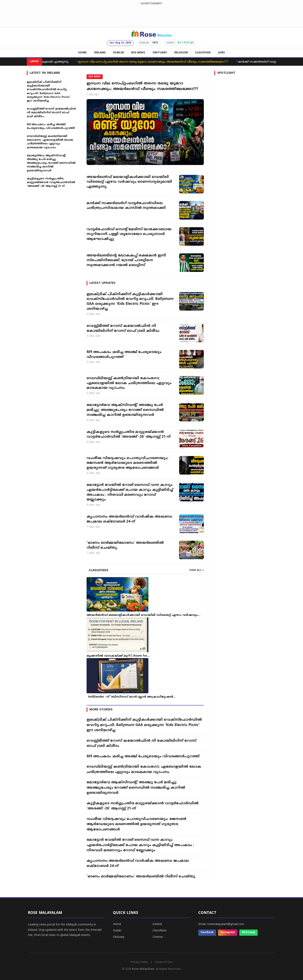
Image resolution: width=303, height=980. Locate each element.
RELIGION (181, 52)
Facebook (207, 932)
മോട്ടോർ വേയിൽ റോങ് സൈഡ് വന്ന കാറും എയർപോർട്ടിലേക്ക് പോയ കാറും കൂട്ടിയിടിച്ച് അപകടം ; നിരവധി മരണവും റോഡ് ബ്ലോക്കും (130, 492)
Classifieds (160, 930)
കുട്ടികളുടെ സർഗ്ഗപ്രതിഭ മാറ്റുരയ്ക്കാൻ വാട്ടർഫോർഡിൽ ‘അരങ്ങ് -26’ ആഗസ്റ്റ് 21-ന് (128, 434)
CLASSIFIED (203, 52)
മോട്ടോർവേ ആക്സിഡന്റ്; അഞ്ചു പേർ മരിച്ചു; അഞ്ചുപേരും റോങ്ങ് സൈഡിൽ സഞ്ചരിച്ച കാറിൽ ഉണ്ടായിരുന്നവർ (125, 410)
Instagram (228, 932)
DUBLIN (118, 52)
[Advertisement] (151, 15)
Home (117, 924)
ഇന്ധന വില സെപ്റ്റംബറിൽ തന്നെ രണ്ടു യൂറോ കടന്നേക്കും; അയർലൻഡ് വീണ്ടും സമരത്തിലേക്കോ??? (137, 62)
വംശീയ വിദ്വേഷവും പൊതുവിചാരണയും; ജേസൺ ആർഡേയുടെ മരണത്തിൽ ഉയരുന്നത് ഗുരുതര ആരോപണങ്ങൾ (127, 463)
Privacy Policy (139, 962)
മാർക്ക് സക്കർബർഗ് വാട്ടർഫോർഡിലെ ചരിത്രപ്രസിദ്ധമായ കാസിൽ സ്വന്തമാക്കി (126, 206)
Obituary (118, 937)
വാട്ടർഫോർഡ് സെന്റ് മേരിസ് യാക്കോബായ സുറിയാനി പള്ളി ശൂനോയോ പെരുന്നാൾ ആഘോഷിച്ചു (129, 234)
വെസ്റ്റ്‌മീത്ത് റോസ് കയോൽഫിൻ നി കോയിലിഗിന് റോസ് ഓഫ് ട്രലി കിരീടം (123, 328)
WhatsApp (248, 932)
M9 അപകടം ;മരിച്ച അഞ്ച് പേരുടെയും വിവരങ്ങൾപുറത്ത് (124, 354)
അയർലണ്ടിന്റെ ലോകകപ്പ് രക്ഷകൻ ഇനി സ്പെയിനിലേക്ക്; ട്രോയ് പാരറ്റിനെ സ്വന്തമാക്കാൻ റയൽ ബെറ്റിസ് (126, 260)
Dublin (117, 930)
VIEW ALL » (196, 570)
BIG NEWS (138, 52)
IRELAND (100, 52)
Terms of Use (163, 962)
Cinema (158, 937)
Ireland (157, 924)
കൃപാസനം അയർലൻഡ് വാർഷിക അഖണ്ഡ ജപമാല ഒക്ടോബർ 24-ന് (129, 519)
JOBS (221, 52)
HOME (82, 52)
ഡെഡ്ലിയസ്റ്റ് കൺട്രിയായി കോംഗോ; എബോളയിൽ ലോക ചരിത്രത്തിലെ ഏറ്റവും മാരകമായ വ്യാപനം (129, 383)
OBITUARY (160, 52)
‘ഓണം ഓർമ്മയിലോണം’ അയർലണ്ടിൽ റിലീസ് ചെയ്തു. (125, 545)
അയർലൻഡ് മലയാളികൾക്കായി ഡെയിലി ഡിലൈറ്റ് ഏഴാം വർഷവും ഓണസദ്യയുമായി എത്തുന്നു (129, 182)
